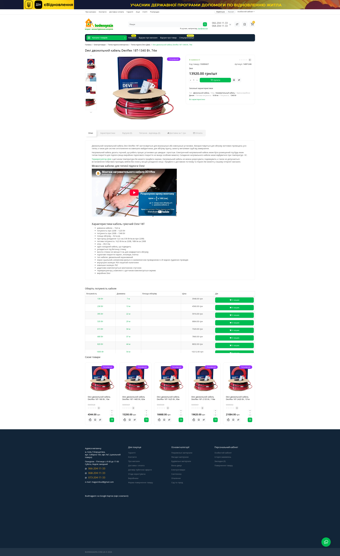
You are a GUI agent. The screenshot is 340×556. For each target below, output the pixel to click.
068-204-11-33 (220, 25)
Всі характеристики (197, 99)
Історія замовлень (222, 457)
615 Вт (100, 329)
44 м (128, 344)
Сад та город (177, 482)
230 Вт (100, 306)
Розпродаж (154, 12)
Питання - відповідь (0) (149, 133)
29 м (128, 321)
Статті (145, 12)
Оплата (198, 133)
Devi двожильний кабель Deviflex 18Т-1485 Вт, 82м (133, 398)
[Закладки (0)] (244, 24)
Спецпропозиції (186, 37)
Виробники (133, 478)
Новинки (132, 37)
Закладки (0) (220, 461)
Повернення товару (223, 465)
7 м (128, 298)
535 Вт (100, 321)
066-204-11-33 (220, 22)
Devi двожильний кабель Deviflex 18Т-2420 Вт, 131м (238, 398)
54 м (128, 351)
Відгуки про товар (168, 37)
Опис (90, 133)
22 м (128, 314)
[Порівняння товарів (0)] (237, 24)
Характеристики (107, 133)
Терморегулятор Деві (101, 159)
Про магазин (90, 12)
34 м (128, 329)
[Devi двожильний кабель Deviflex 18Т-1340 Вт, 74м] (140, 88)
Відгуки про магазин (148, 37)
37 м (128, 336)
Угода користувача (136, 474)
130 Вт (100, 298)
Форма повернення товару (140, 482)
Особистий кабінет (223, 452)
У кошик (235, 300)
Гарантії (130, 12)
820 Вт (100, 344)
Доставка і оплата (116, 12)
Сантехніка (176, 474)
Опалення (176, 478)
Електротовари (178, 469)
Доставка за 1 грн (177, 133)
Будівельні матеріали (181, 461)
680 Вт (100, 336)
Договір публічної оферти (140, 469)
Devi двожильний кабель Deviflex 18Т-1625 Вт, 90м (168, 398)
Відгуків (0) (127, 133)
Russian (231, 12)
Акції (138, 12)
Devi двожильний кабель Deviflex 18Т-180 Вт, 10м (99, 398)
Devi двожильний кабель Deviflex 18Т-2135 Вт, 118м (203, 398)
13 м (128, 306)
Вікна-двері (176, 465)
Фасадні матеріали (180, 457)
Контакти (103, 12)
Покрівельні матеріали (181, 452)
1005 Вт (100, 351)
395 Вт (100, 314)
